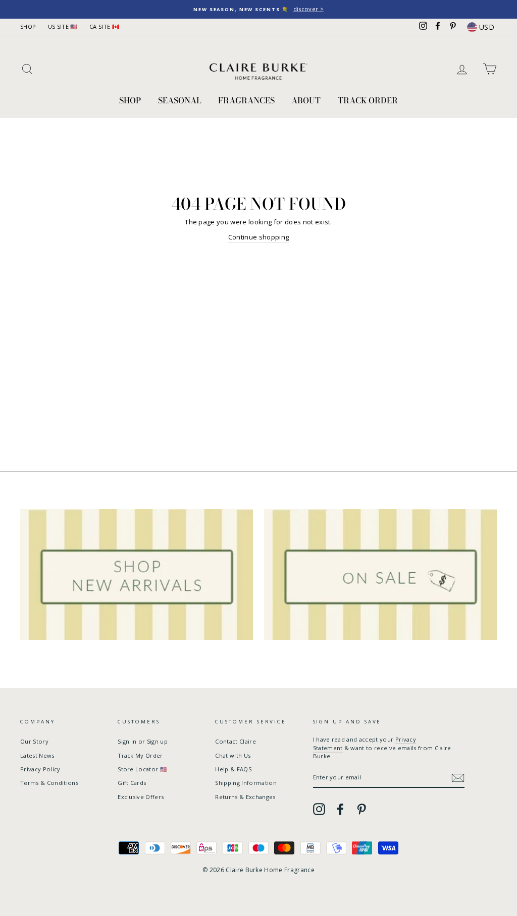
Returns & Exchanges (245, 797)
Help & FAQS (233, 769)
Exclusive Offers (141, 797)
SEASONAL (179, 100)
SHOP (28, 26)
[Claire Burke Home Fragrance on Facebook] (340, 809)
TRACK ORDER (368, 100)
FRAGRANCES (246, 100)
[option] (258, 9)
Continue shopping (258, 236)
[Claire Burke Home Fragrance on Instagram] (319, 809)
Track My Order (140, 755)
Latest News (37, 755)
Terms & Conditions (49, 782)
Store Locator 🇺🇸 (142, 769)
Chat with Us (232, 755)
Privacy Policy (40, 769)
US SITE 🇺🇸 (63, 26)
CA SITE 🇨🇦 (104, 26)
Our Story (34, 741)
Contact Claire (235, 741)
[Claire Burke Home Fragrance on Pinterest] (361, 809)
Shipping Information (246, 782)
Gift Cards (132, 782)
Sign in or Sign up (143, 741)
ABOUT (306, 100)
